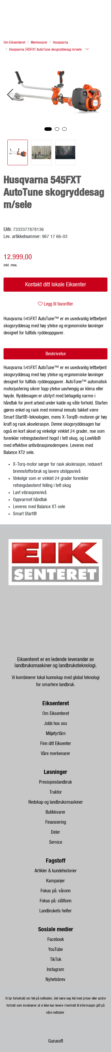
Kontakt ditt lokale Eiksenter (55, 285)
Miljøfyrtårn (55, 733)
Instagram (55, 969)
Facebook (55, 939)
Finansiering (55, 822)
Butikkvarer (55, 812)
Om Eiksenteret (55, 713)
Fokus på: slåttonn (55, 901)
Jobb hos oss (55, 723)
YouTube (55, 949)
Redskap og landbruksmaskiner (55, 802)
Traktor (55, 792)
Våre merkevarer (55, 753)
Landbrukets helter (55, 911)
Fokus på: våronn (55, 890)
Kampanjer (55, 880)
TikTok (55, 959)
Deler (55, 832)
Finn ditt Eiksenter (55, 743)
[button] (48, 129)
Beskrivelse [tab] (56, 353)
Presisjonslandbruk (55, 782)
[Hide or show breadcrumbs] (87, 49)
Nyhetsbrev (55, 979)
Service (55, 842)
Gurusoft (55, 1041)
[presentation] (11, 94)
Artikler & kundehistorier (56, 870)
